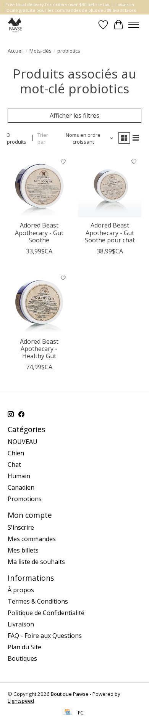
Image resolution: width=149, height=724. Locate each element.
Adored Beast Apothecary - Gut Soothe (39, 232)
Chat (14, 464)
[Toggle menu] (133, 24)
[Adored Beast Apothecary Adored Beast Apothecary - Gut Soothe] (39, 185)
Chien (16, 453)
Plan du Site (24, 647)
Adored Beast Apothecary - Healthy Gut (39, 348)
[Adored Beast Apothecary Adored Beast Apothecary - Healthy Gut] (39, 302)
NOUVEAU (22, 441)
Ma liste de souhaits (36, 561)
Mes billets (23, 550)
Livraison (21, 624)
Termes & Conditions (38, 601)
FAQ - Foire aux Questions (45, 635)
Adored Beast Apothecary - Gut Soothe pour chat (110, 232)
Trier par (42, 138)
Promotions (25, 499)
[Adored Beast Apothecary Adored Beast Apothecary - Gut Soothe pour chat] (109, 185)
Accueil (16, 50)
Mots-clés (40, 50)
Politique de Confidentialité (46, 613)
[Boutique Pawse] (15, 24)
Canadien (21, 487)
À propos (21, 590)
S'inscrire (21, 527)
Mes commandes (32, 539)
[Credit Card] (67, 712)
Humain (19, 476)
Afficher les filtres (74, 115)
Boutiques (22, 658)
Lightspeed (21, 700)
